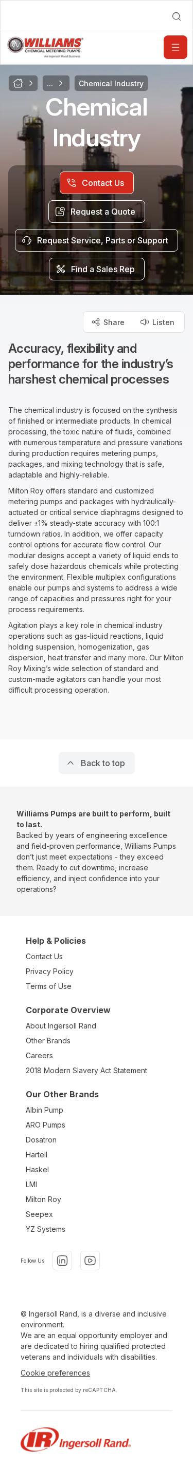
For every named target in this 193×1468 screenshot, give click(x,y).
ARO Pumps (45, 1124)
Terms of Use (49, 986)
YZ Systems (45, 1229)
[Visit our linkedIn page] (62, 1260)
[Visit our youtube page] (90, 1260)
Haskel (37, 1169)
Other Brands (48, 1040)
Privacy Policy (50, 971)
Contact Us (44, 956)
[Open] (175, 47)
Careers (39, 1055)
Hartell (36, 1154)
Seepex (39, 1214)
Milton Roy (43, 1199)
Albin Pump (44, 1109)
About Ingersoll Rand (61, 1025)
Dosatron (41, 1139)
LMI (31, 1184)
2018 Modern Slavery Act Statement (86, 1070)
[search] (176, 16)
